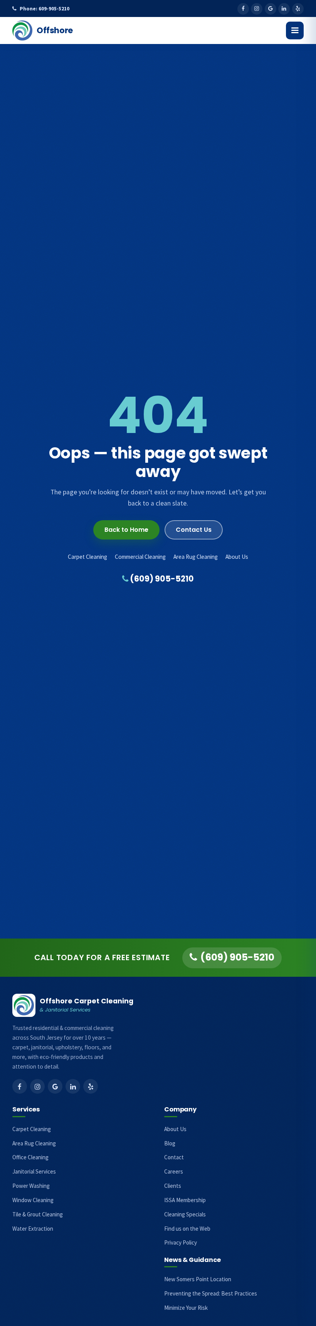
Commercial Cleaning (140, 556)
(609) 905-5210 (161, 578)
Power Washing (31, 1185)
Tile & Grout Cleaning (37, 1214)
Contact (174, 1157)
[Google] (270, 9)
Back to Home (126, 529)
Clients (172, 1185)
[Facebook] (243, 9)
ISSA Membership (185, 1200)
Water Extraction (32, 1228)
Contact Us (194, 529)
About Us (236, 556)
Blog (169, 1143)
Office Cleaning (30, 1157)
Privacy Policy (180, 1242)
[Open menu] (295, 30)
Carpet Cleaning (87, 556)
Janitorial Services (34, 1171)
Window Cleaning (33, 1200)
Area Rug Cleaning (195, 556)
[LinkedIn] (284, 9)
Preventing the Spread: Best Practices (210, 1293)
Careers (173, 1171)
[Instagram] (256, 9)
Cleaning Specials (185, 1214)
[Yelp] (298, 9)
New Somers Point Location (197, 1279)
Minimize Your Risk (186, 1307)
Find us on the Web (187, 1228)
